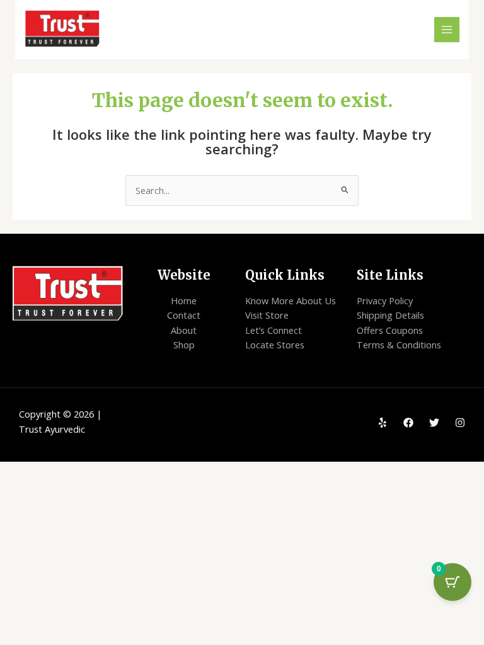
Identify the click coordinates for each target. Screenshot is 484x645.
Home (184, 300)
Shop (184, 344)
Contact (183, 315)
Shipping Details (390, 315)
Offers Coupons (390, 330)
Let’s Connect (273, 330)
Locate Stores (274, 344)
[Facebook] (408, 423)
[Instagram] (460, 423)
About (184, 330)
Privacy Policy (385, 300)
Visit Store (267, 315)
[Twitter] (434, 423)
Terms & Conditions (399, 344)
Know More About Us (290, 300)
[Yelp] (382, 423)
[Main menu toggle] (446, 29)
